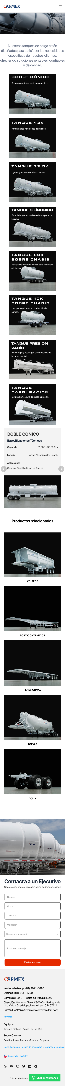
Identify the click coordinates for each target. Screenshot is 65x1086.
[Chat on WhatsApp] (32, 1077)
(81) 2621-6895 (34, 988)
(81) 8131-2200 (18, 992)
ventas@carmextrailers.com (42, 1010)
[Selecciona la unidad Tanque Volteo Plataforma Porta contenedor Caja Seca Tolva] (33, 934)
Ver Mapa (8, 1016)
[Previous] (4, 469)
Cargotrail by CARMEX (18, 1056)
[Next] (61, 469)
